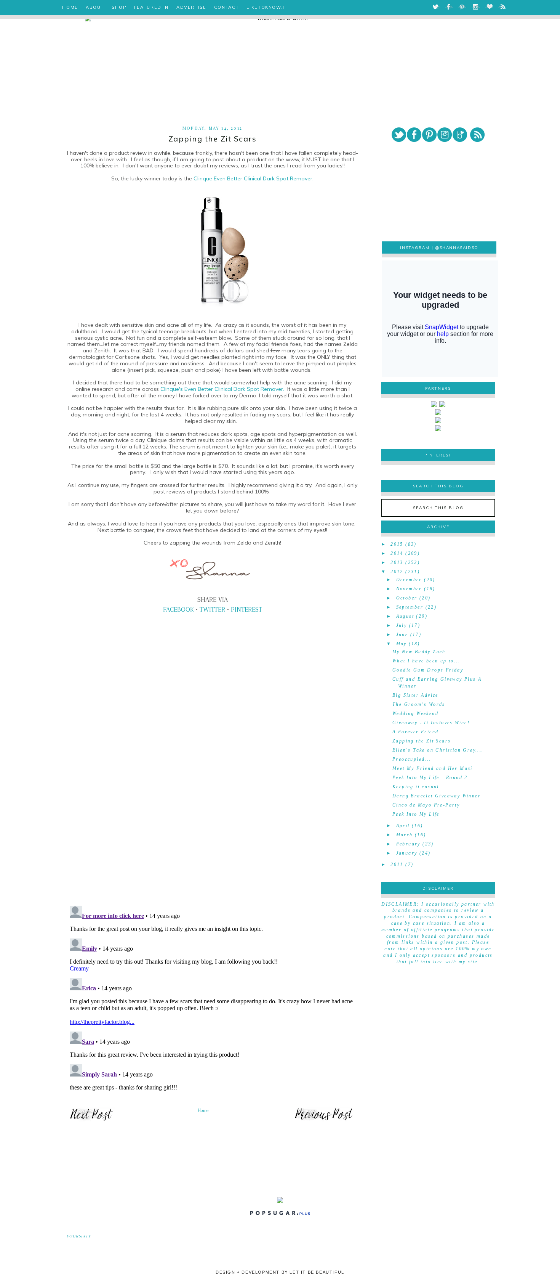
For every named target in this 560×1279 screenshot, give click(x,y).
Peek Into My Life (416, 814)
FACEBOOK (178, 609)
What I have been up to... (426, 661)
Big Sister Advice (415, 695)
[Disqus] (212, 793)
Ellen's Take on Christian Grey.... (438, 750)
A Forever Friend (415, 731)
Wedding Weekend (415, 713)
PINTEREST (246, 609)
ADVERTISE (191, 7)
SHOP (119, 7)
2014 (396, 553)
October (407, 598)
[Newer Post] (91, 1120)
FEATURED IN (151, 7)
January (407, 853)
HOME (70, 7)
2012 (396, 571)
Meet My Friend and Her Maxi (432, 768)
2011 (396, 864)
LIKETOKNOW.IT (267, 7)
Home (203, 1110)
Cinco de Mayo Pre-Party (426, 805)
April (403, 825)
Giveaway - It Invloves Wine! (431, 722)
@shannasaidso (456, 247)
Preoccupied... (411, 759)
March (404, 834)
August (405, 616)
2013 (396, 562)
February (408, 844)
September (410, 607)
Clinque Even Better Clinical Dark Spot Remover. (254, 178)
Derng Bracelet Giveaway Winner (436, 796)
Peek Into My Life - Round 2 (430, 777)
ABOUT (95, 7)
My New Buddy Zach (419, 651)
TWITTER (212, 609)
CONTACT (226, 7)
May (401, 643)
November (409, 588)
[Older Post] (324, 1120)
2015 (396, 544)
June (402, 634)
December (409, 579)
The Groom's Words (418, 704)
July (401, 625)
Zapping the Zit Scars (421, 741)
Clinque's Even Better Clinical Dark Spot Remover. (222, 389)
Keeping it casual (415, 786)
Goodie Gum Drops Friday (427, 670)
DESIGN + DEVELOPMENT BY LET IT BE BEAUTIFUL (280, 1272)
